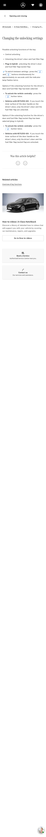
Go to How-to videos (23, 238)
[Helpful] (18, 163)
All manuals (6, 27)
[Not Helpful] (25, 163)
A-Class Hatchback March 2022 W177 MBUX (21, 27)
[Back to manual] (5, 16)
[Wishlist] (33, 5)
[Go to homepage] (23, 5)
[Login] (41, 5)
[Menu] (5, 5)
